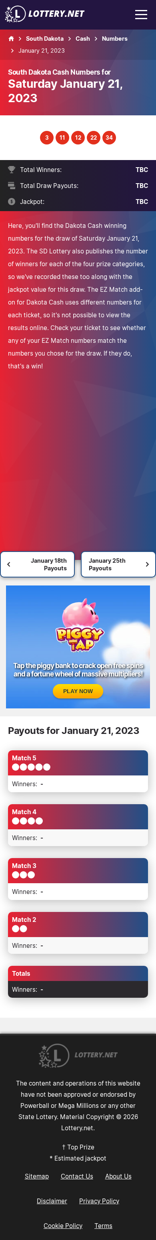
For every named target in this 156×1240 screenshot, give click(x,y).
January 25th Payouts (107, 564)
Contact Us (77, 1176)
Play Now (78, 691)
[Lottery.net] (45, 20)
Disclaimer (52, 1201)
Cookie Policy (63, 1226)
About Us (118, 1176)
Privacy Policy (99, 1201)
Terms (103, 1226)
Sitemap (37, 1176)
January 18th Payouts (49, 564)
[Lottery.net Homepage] (11, 39)
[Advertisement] (78, 454)
